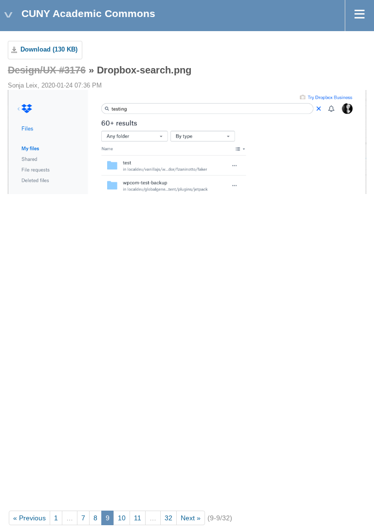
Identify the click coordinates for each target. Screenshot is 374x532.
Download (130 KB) (48, 49)
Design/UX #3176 (47, 70)
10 (122, 518)
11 (137, 518)
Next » (191, 518)
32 (168, 518)
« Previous (29, 518)
